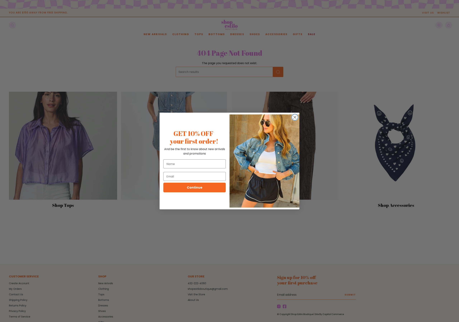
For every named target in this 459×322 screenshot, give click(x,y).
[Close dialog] (295, 117)
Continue (194, 187)
